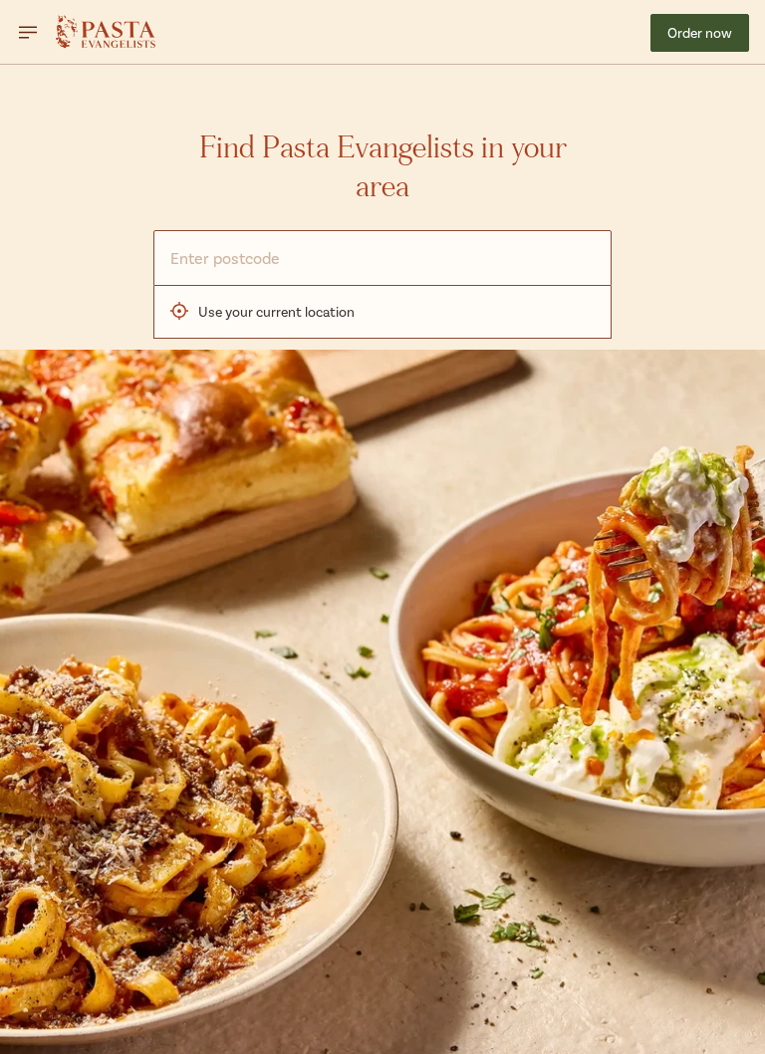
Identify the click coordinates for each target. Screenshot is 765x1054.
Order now (699, 32)
